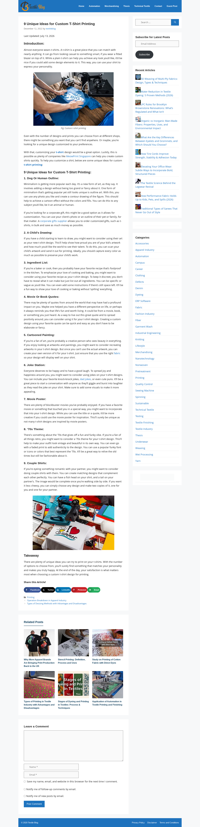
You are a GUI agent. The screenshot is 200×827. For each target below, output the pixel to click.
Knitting (139, 339)
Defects (139, 281)
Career (139, 269)
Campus (140, 262)
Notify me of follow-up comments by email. (51, 789)
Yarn (138, 460)
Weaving (140, 448)
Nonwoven (141, 365)
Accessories (142, 243)
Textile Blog (33, 822)
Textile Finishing (144, 422)
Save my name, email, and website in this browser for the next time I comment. (72, 781)
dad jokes (85, 379)
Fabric (138, 307)
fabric (117, 353)
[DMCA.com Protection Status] (157, 479)
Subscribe (144, 54)
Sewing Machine (144, 390)
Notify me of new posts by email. (45, 796)
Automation (94, 6)
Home (81, 6)
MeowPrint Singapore (78, 156)
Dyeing (139, 294)
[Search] (175, 22)
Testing (139, 416)
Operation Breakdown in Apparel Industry (46, 600)
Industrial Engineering (148, 333)
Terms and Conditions (169, 822)
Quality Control (144, 384)
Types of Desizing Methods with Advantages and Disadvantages (57, 603)
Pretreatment (142, 371)
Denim (139, 288)
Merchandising (112, 6)
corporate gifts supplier (53, 221)
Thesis (126, 6)
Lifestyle (140, 345)
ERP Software (142, 301)
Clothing (140, 275)
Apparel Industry (144, 249)
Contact (158, 6)
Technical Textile (142, 6)
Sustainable (142, 403)
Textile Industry (144, 429)
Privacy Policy (138, 822)
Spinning (140, 397)
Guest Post (172, 6)
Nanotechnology (144, 358)
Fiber (138, 320)
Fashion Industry (144, 313)
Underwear (141, 441)
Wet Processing (144, 454)
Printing (30, 597)
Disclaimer (152, 822)
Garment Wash (144, 326)
